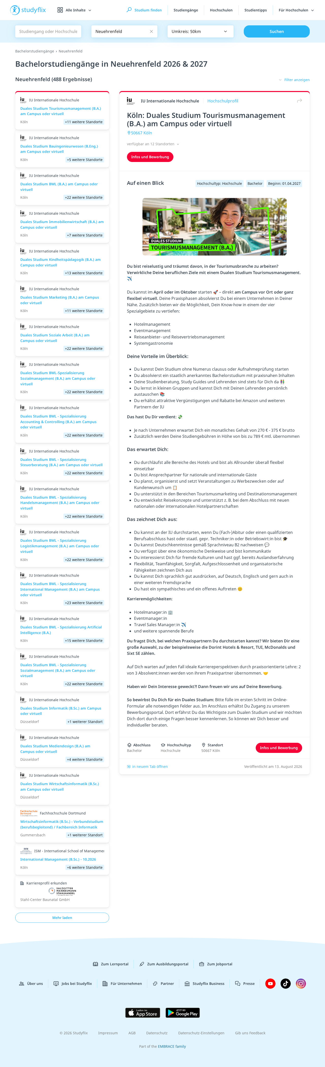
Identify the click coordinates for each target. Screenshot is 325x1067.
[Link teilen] (298, 100)
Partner (167, 983)
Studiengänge (186, 10)
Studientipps (256, 10)
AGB (132, 1032)
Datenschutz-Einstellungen (201, 1032)
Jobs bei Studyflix (77, 983)
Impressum (108, 1032)
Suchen (277, 31)
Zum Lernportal (114, 964)
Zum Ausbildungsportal (167, 964)
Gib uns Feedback (250, 1032)
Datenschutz (157, 1032)
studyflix (34, 10)
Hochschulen (221, 10)
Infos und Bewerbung (150, 156)
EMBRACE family (172, 1046)
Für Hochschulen (294, 10)
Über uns (35, 983)
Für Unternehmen (126, 983)
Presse (249, 983)
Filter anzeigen (297, 79)
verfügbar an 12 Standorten (151, 143)
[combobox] (201, 31)
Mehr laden (62, 917)
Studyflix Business (208, 983)
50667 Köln (141, 133)
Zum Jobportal (219, 964)
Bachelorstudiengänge (34, 51)
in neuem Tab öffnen (150, 766)
